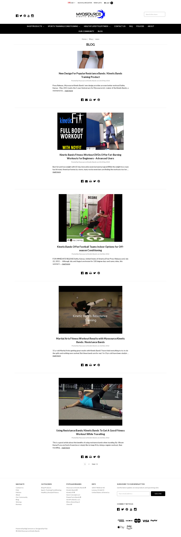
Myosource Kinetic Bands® (76, 488)
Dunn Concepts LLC (73, 495)
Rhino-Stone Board (73, 502)
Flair (45, 529)
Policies (140, 26)
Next (94, 464)
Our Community (86, 31)
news (97, 39)
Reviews (19, 504)
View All (69, 504)
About (151, 26)
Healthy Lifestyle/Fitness (96, 26)
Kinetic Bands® (72, 490)
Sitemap (18, 502)
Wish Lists (98, 3)
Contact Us (119, 26)
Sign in (80, 3)
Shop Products (34, 26)
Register (88, 3)
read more (69, 91)
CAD (72, 3)
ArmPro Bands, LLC (73, 500)
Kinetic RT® (70, 492)
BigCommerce (29, 529)
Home (84, 39)
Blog (100, 31)
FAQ (131, 26)
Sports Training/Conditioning (63, 26)
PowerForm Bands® (73, 497)
